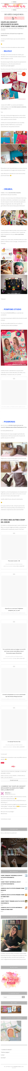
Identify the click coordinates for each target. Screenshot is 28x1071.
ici (25, 458)
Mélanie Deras (7, 792)
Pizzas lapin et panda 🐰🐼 (14, 560)
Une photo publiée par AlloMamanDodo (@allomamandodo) (14, 406)
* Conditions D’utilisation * (6, 1049)
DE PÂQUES (14, 854)
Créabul (2, 192)
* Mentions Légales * (5, 1052)
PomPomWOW (11, 313)
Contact (2, 1055)
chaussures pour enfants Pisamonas (14, 427)
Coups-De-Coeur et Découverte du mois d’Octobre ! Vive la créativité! (14, 24)
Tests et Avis (20, 28)
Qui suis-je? (3, 1057)
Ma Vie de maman (13, 28)
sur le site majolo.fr (10, 65)
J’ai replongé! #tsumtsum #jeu (14, 741)
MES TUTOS (14, 848)
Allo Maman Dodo (16, 1066)
